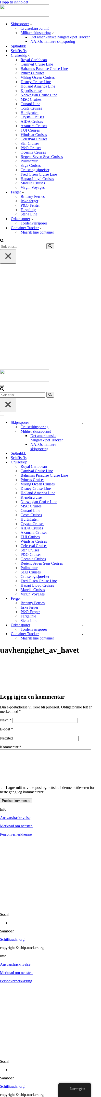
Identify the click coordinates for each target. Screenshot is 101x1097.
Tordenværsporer (34, 223)
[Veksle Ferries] (82, 599)
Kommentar (10, 747)
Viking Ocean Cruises (38, 77)
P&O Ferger (30, 205)
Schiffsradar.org (12, 939)
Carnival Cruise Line (37, 64)
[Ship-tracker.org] (24, 15)
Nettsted (6, 738)
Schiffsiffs (18, 51)
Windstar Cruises (34, 135)
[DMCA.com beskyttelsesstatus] (50, 906)
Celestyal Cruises (34, 139)
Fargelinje (28, 210)
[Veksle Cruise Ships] (82, 462)
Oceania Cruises (33, 152)
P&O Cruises (31, 148)
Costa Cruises (31, 108)
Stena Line (29, 214)
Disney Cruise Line (36, 82)
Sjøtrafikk (18, 46)
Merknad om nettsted (16, 826)
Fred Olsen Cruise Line (39, 174)
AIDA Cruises (32, 121)
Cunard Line (30, 104)
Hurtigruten (29, 113)
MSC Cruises (31, 99)
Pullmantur (29, 161)
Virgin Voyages (33, 187)
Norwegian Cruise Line (39, 95)
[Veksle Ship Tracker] (82, 423)
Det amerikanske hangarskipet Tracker (60, 37)
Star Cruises (30, 143)
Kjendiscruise (31, 91)
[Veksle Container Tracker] (82, 634)
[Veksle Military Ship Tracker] (82, 431)
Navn (6, 720)
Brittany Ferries (33, 196)
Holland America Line (38, 86)
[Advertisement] (50, 316)
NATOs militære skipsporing (52, 41)
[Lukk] (8, 256)
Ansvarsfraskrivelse (15, 818)
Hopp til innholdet (14, 2)
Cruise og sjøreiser (35, 170)
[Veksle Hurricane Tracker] (82, 625)
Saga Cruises (31, 165)
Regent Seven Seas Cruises (42, 157)
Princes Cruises (32, 73)
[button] (31, 24)
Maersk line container (37, 232)
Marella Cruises (33, 183)
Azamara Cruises (34, 126)
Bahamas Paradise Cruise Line (44, 69)
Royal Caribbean (34, 60)
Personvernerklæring (16, 834)
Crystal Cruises (32, 117)
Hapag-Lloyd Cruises (37, 179)
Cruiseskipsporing (35, 28)
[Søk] (2, 241)
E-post (6, 729)
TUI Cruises (30, 130)
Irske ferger (29, 201)
